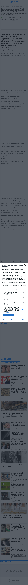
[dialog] (14, 292)
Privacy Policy (22, 319)
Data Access (14, 319)
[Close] (25, 265)
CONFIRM (8, 314)
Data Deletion (6, 319)
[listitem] (14, 290)
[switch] (23, 292)
